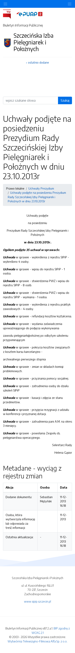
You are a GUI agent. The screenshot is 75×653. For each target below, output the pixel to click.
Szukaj (65, 100)
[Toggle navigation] (69, 4)
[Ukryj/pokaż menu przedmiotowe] (5, 4)
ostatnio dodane (38, 62)
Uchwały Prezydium (41, 188)
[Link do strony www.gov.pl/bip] (9, 14)
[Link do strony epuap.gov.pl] (29, 14)
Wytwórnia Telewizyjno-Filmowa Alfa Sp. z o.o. (37, 641)
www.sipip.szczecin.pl (37, 601)
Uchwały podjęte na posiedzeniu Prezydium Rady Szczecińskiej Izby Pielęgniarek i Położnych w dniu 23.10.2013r (37, 197)
